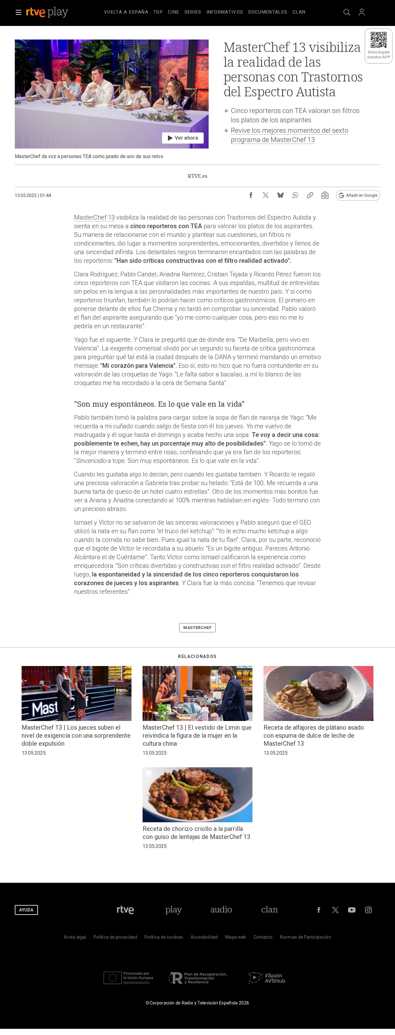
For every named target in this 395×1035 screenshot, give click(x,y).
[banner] (55, 12)
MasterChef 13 (94, 217)
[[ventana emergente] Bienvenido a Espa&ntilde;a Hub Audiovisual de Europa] (266, 985)
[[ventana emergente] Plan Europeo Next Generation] (128, 985)
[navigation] (205, 11)
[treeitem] (126, 12)
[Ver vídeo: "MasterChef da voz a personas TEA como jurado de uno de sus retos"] (112, 100)
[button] (18, 12)
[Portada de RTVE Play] (48, 12)
